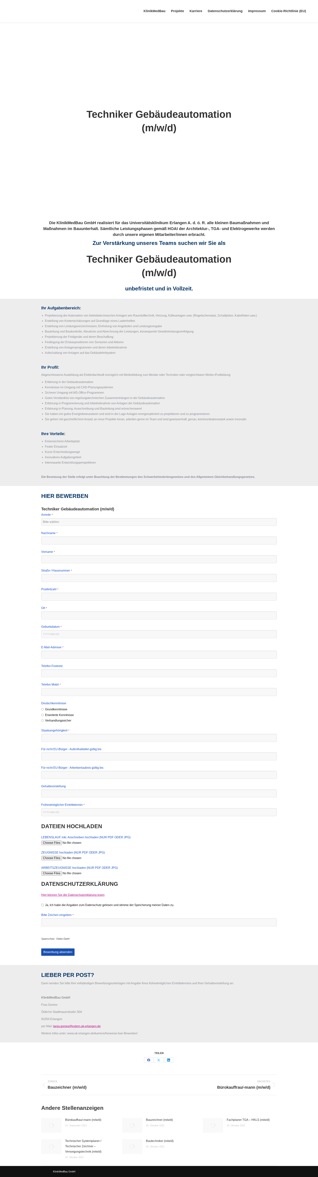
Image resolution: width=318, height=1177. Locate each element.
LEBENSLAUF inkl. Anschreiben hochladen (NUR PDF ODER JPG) (85, 837)
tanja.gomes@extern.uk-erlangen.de (77, 1026)
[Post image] (51, 1125)
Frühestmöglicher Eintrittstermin (62, 804)
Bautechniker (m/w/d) (160, 1140)
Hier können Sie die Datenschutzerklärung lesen (73, 894)
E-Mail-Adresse (52, 647)
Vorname (48, 551)
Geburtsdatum (51, 626)
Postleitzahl (49, 589)
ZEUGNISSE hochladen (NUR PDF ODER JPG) (73, 852)
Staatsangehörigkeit (55, 730)
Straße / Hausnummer (56, 570)
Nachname (49, 533)
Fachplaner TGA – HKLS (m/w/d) (248, 1119)
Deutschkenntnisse (53, 703)
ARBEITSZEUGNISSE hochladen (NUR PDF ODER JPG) (79, 867)
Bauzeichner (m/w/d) (159, 1119)
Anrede (47, 514)
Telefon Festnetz (52, 666)
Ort (44, 608)
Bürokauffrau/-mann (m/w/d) (83, 1119)
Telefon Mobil (51, 684)
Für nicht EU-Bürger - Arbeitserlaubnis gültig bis (72, 767)
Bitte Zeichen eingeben (57, 914)
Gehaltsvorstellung (53, 786)
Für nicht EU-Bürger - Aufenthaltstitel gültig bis (71, 749)
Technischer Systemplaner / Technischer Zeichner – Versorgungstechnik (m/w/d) (83, 1146)
